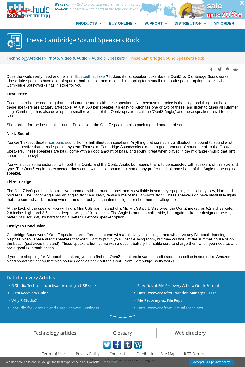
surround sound (62, 142)
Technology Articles (25, 58)
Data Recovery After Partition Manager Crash (177, 293)
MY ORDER (224, 23)
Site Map (168, 353)
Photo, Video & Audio (67, 58)
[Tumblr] (128, 345)
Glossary (122, 333)
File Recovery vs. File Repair (161, 300)
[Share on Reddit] (235, 69)
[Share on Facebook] (211, 69)
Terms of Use (53, 353)
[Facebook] (117, 345)
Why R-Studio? (24, 300)
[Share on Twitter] (219, 69)
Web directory (190, 333)
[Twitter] (107, 345)
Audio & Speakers (108, 58)
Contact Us (118, 353)
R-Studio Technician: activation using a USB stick (53, 285)
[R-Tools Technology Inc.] (28, 10)
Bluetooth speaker (90, 76)
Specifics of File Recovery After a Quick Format (178, 285)
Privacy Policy (87, 353)
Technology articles (55, 333)
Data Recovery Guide (29, 293)
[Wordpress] (138, 345)
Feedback (145, 353)
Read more (110, 362)
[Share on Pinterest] (227, 69)
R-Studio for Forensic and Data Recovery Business (55, 307)
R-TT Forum (194, 353)
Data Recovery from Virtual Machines (170, 307)
